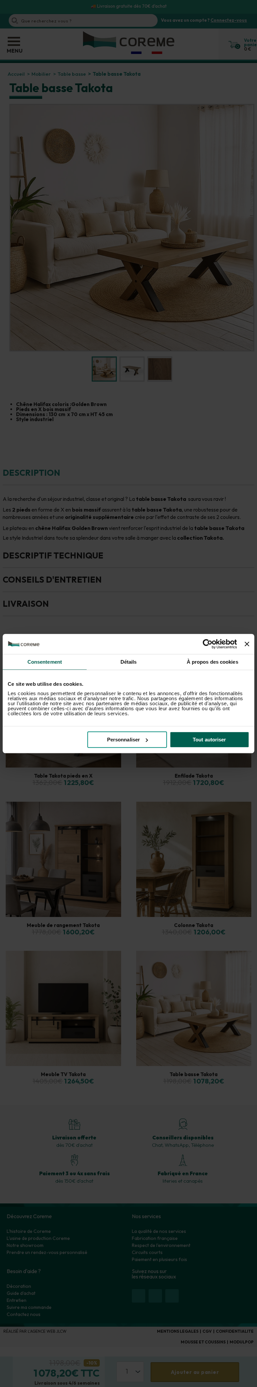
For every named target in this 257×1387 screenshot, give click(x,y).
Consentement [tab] (44, 662)
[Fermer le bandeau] (247, 644)
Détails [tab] (128, 662)
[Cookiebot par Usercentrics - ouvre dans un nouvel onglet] (207, 644)
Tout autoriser (209, 739)
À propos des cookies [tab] (212, 662)
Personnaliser (123, 739)
